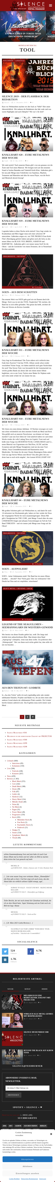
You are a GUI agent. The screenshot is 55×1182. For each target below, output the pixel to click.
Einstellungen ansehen (27, 1173)
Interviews (16, 763)
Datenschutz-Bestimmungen (29, 1179)
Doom (14, 789)
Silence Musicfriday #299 (17, 743)
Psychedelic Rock (23, 825)
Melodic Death (17, 802)
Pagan (14, 809)
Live (32, 29)
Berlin (43, 1126)
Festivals (15, 771)
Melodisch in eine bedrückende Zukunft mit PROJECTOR (29, 736)
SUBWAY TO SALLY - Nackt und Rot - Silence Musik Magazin (31, 889)
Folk (13, 792)
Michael (14, 912)
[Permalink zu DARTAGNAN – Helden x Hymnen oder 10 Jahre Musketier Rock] (7, 867)
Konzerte (23, 29)
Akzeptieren (27, 1159)
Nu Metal (15, 807)
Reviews (21, 256)
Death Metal (16, 786)
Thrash (14, 838)
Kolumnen (8, 61)
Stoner (14, 833)
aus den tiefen (30, 1126)
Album (18, 1126)
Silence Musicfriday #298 (17, 747)
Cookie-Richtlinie (14, 1179)
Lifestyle (20, 61)
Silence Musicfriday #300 (17, 740)
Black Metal (16, 781)
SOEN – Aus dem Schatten (19, 292)
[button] (51, 1134)
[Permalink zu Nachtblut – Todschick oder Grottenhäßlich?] (7, 930)
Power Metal (16, 812)
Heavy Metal (9, 588)
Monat (27, 989)
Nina (6, 295)
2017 (10, 1126)
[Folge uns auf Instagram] (5, 960)
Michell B (15, 866)
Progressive (9, 256)
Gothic (14, 794)
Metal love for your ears (10, 1115)
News (5, 119)
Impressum (42, 1179)
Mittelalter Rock (23, 820)
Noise (14, 804)
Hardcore (15, 797)
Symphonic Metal (18, 835)
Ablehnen (27, 1166)
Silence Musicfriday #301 (17, 733)
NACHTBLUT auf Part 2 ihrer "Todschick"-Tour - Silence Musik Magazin (30, 930)
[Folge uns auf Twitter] (5, 951)
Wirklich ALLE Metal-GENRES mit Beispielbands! (38, 1015)
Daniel (6, 102)
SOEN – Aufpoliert (15, 568)
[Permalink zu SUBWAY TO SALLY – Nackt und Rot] (7, 913)
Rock (30, 588)
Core (14, 29)
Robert (6, 691)
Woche (10, 989)
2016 (4, 1126)
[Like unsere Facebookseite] (31, 951)
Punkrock (20, 827)
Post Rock (21, 822)
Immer (44, 989)
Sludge (14, 830)
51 (41, 1018)
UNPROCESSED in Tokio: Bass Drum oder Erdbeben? (23, 35)
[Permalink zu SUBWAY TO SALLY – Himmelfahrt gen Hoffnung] (7, 889)
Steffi (6, 161)
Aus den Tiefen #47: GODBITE (21, 687)
